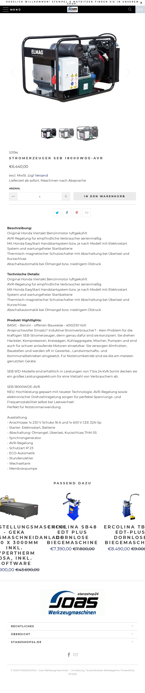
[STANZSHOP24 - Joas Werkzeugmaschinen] (72, 9)
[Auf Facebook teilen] (67, 212)
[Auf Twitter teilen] (57, 212)
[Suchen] (131, 9)
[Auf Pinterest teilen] (77, 212)
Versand (41, 175)
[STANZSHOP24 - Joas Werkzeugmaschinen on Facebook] (69, 655)
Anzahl (14, 188)
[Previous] (14, 72)
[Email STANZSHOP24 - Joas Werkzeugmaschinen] (76, 655)
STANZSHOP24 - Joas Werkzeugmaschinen (43, 670)
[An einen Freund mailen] (87, 212)
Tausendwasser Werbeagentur (103, 670)
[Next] (127, 72)
